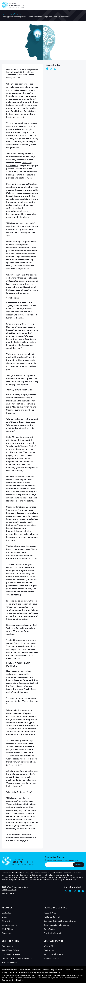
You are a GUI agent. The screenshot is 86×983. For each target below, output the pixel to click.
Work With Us (7, 929)
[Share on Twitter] (51, 68)
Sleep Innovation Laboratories (56, 925)
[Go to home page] (18, 860)
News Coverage (15, 14)
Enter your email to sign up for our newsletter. (61, 860)
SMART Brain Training (10, 950)
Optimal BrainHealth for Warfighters (16, 958)
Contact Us (6, 933)
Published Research (52, 917)
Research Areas (50, 913)
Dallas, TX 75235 (9, 890)
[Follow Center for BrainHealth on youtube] (70, 891)
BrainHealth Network (52, 933)
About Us (7, 908)
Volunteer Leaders (9, 925)
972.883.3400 (8, 893)
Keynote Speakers (9, 962)
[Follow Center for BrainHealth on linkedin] (83, 891)
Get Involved (49, 950)
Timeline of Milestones (53, 954)
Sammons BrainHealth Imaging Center (60, 921)
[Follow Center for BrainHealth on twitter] (65, 891)
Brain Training (10, 941)
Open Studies (49, 929)
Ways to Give (7, 921)
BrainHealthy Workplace (12, 954)
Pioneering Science (55, 908)
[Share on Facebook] (47, 68)
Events (4, 917)
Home (4, 14)
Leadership (6, 913)
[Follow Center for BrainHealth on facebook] (79, 891)
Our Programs (7, 946)
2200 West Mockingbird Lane (15, 887)
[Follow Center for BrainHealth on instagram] (75, 891)
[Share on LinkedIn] (55, 68)
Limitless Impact (53, 941)
